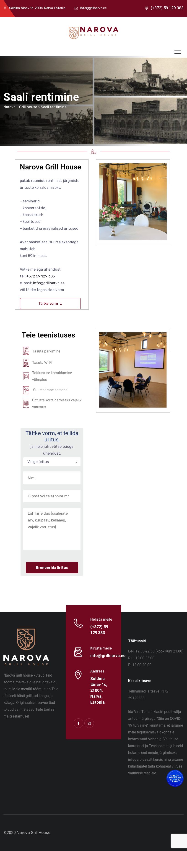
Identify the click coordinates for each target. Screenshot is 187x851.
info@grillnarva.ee (93, 8)
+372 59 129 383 (40, 276)
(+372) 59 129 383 (167, 8)
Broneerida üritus (52, 568)
